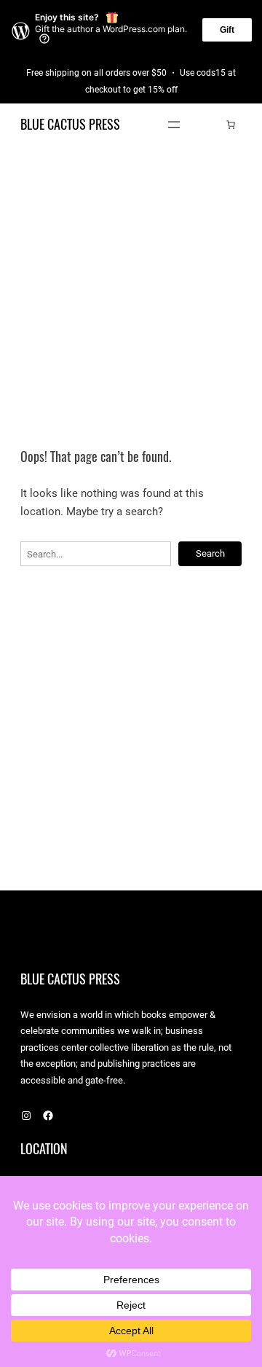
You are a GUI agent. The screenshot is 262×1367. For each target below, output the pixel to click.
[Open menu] (174, 124)
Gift (227, 30)
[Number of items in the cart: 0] (231, 125)
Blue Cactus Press (70, 124)
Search (210, 553)
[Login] (208, 124)
